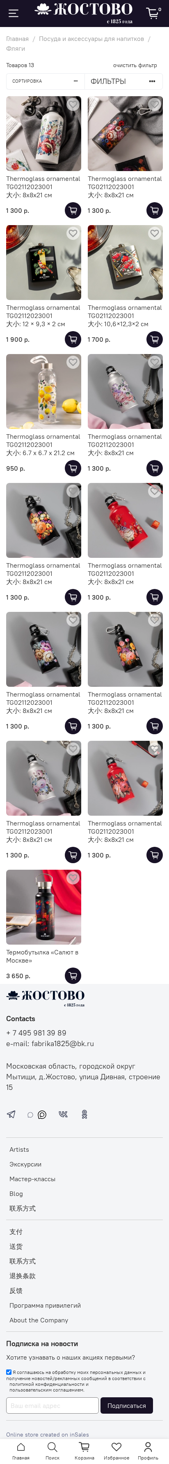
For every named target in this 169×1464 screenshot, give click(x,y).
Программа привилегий (45, 1305)
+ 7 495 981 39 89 (36, 1033)
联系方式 (22, 1208)
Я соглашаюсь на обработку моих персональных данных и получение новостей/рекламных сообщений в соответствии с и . (76, 1381)
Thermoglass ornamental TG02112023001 (43, 182)
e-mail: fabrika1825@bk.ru (50, 1043)
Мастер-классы (32, 1179)
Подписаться (126, 1405)
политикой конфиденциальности (46, 1384)
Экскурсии (25, 1164)
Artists (19, 1149)
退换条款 (22, 1276)
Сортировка (27, 81)
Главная (17, 38)
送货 (16, 1246)
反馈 (16, 1290)
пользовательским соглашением (46, 1390)
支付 (16, 1231)
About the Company (38, 1320)
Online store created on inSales (47, 1434)
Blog (16, 1193)
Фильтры (108, 81)
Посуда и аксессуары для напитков (91, 38)
